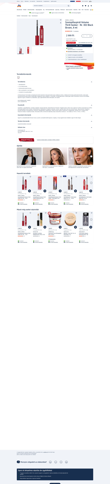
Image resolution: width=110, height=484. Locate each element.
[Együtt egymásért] (85, 1)
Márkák (24, 9)
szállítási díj (74, 40)
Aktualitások (19, 9)
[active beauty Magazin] (90, 1)
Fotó (82, 9)
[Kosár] (91, 6)
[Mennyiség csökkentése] (84, 36)
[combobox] (52, 5)
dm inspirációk (32, 1)
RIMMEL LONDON (69, 20)
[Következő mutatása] (91, 156)
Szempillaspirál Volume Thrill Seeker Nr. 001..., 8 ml (24, 198)
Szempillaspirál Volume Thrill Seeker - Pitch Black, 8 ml (54, 198)
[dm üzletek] (83, 6)
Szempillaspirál (35, 15)
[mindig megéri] (78, 1)
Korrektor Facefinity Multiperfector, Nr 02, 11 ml (39, 234)
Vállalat (18, 1)
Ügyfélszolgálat (53, 1)
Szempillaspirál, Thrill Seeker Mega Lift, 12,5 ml (85, 198)
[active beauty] (72, 1)
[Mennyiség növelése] (90, 36)
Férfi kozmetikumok (50, 9)
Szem (30, 15)
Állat (79, 9)
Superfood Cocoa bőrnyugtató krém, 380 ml (54, 234)
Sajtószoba (27, 1)
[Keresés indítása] (68, 5)
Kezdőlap (18, 15)
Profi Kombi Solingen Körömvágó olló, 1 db (83, 234)
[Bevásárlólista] (85, 6)
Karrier (22, 1)
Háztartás (75, 9)
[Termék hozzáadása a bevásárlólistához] (60, 20)
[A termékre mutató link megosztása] (60, 22)
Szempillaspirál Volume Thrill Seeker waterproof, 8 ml (39, 198)
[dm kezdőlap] (19, 5)
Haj (43, 9)
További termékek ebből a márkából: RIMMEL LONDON (48, 139)
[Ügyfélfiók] (88, 6)
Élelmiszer (62, 9)
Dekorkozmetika (31, 9)
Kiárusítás (87, 9)
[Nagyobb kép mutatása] (39, 32)
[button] (50, 462)
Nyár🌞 (91, 9)
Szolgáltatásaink (46, 1)
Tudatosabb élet (39, 1)
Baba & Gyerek (69, 9)
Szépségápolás (39, 9)
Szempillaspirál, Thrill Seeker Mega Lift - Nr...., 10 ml (70, 198)
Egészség (57, 9)
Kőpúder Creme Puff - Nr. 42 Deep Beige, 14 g (70, 234)
